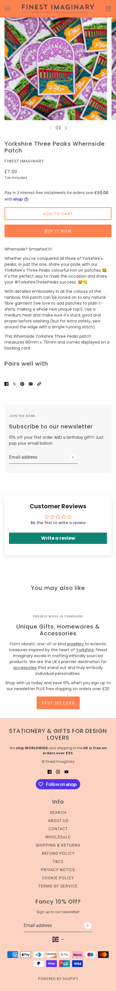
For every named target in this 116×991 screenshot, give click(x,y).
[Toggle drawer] (8, 8)
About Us (58, 820)
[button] (39, 383)
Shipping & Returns (58, 845)
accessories (25, 668)
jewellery (75, 644)
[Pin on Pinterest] (22, 383)
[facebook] (49, 771)
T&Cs (58, 861)
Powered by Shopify (58, 979)
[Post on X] (14, 383)
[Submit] (73, 457)
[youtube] (66, 771)
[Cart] (108, 9)
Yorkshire (85, 650)
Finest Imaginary (24, 161)
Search (58, 812)
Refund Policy (58, 853)
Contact (58, 829)
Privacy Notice (58, 869)
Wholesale (58, 837)
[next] (66, 128)
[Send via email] (30, 383)
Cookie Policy (58, 878)
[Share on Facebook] (6, 383)
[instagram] (58, 771)
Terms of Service (58, 886)
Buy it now (58, 231)
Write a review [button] (58, 538)
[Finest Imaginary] (58, 9)
